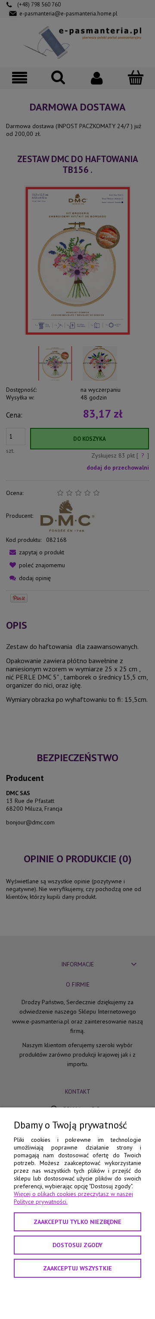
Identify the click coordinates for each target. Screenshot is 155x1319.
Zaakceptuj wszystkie (77, 1268)
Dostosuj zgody (77, 1245)
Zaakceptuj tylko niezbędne (77, 1222)
